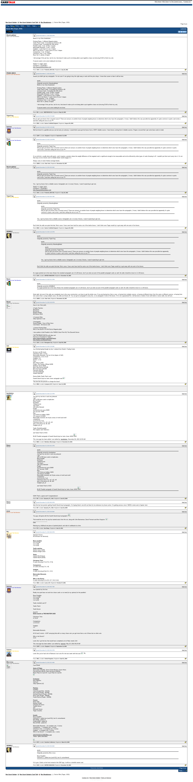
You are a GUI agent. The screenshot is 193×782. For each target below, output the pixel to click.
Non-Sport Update (11, 22)
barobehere (10, 393)
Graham (9, 649)
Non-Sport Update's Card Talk (29, 22)
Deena (8, 445)
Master (9, 302)
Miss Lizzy (10, 662)
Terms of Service (106, 778)
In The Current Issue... (176, 1)
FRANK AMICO (11, 73)
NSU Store (165, 1)
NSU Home (158, 1)
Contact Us (187, 1)
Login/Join (183, 29)
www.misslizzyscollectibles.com (42, 735)
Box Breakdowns (46, 22)
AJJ (8, 346)
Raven (8, 139)
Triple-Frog (10, 115)
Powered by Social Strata (97, 768)
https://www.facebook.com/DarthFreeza (44, 338)
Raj (8, 531)
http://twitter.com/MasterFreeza (42, 340)
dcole (8, 511)
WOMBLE (9, 231)
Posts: (36, 69)
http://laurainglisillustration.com (42, 67)
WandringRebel (11, 35)
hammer (9, 126)
